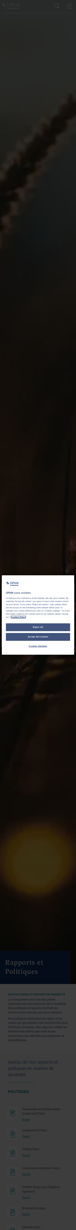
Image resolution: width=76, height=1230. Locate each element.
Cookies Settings (38, 646)
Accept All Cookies (38, 637)
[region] (38, 615)
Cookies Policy (18, 617)
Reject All (38, 627)
